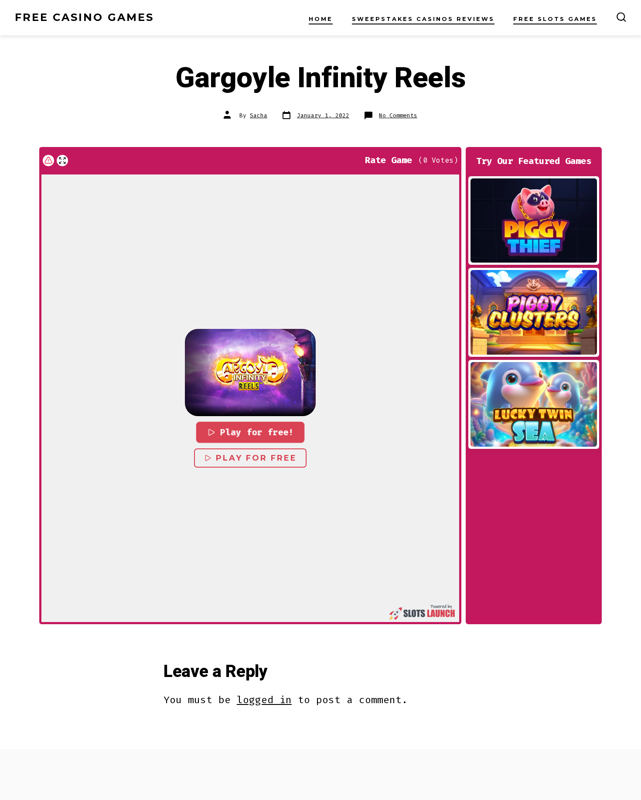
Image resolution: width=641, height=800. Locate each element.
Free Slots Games (555, 19)
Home (321, 19)
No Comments (398, 115)
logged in (264, 699)
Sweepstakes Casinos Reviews (423, 19)
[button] (250, 372)
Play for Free (256, 458)
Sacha (258, 115)
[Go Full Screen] (62, 160)
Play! (533, 220)
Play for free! (256, 432)
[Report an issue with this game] (48, 160)
